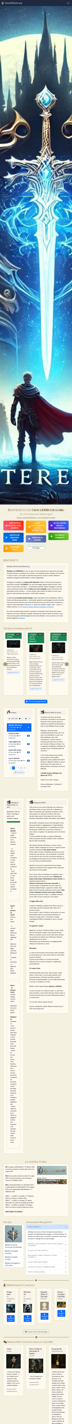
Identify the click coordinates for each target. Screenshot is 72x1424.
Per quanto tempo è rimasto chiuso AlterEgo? (42, 1256)
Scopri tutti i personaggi (37, 1332)
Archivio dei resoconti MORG (15, 537)
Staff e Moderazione (36, 1272)
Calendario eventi (14, 548)
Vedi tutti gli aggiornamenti (37, 701)
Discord (7, 1247)
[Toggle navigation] (68, 3)
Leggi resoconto (12, 690)
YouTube (7, 1259)
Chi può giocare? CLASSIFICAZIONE (41, 1267)
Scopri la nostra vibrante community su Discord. (38, 607)
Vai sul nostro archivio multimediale (60, 525)
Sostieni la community (59, 536)
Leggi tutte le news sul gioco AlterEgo (14, 525)
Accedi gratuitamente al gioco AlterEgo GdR (37, 526)
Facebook (8, 1253)
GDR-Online (9, 1265)
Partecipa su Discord (37, 539)
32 (24, 768)
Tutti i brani (20, 772)
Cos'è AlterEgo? (34, 1227)
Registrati (21, 618)
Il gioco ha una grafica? (38, 1250)
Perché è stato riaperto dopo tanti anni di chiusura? (45, 1245)
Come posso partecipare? (38, 1262)
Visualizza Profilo (11, 1319)
